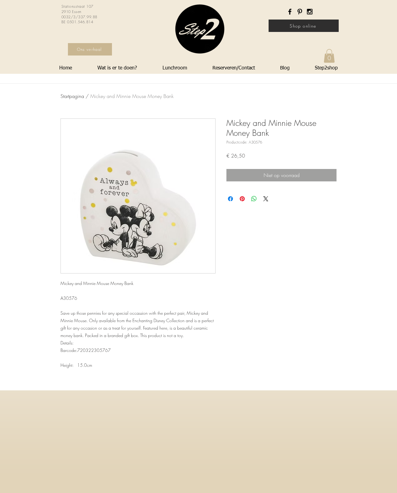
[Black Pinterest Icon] (300, 12)
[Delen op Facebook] (230, 198)
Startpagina (72, 96)
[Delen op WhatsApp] (254, 198)
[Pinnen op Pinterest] (242, 198)
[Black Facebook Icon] (290, 12)
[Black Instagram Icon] (310, 12)
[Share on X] (266, 198)
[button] (329, 56)
